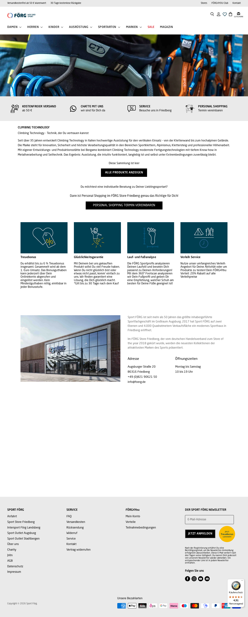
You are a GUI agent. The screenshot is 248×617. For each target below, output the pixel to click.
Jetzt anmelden (200, 533)
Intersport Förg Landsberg (23, 527)
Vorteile (131, 522)
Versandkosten (75, 522)
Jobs (10, 555)
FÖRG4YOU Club (220, 3)
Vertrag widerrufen (78, 549)
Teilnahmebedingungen (141, 527)
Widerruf (71, 533)
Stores (204, 3)
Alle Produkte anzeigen (124, 172)
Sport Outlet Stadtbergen (23, 538)
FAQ (69, 516)
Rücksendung (75, 527)
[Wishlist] (225, 15)
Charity (11, 549)
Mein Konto (133, 516)
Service (71, 538)
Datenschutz (15, 566)
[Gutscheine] (238, 14)
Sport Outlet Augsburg (21, 533)
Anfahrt (12, 516)
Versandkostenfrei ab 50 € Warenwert (26, 3)
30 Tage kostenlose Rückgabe (65, 3)
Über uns (13, 544)
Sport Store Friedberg (21, 522)
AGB (10, 561)
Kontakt (237, 3)
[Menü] (242, 581)
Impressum (14, 572)
